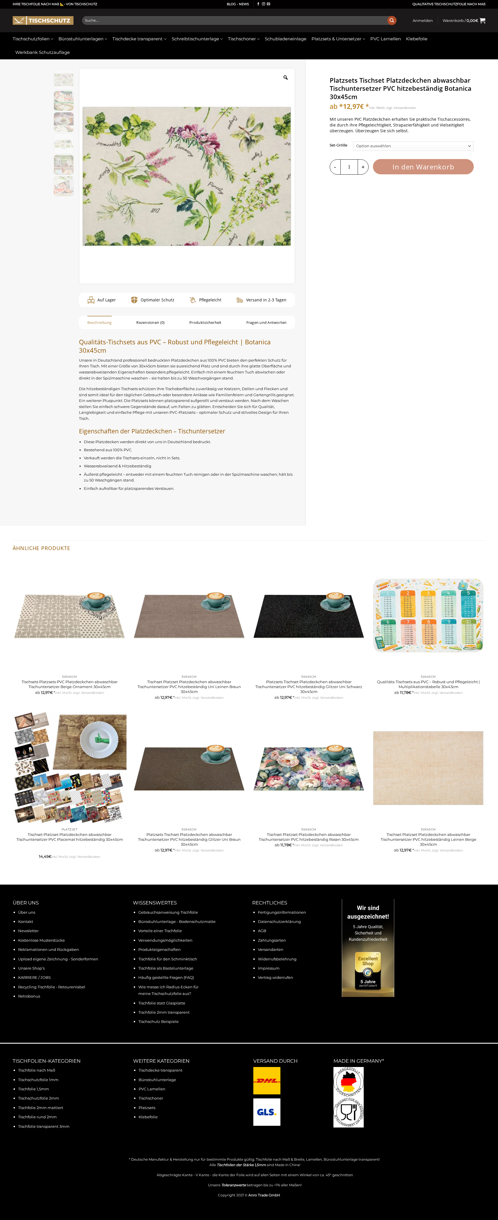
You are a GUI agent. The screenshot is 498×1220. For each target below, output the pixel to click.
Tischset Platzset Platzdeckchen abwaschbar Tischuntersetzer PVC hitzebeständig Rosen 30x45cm (309, 837)
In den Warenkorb (423, 166)
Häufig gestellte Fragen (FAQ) (166, 977)
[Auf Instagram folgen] (263, 4)
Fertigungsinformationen (282, 912)
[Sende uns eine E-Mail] (268, 4)
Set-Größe (338, 146)
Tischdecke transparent (137, 38)
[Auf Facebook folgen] (258, 4)
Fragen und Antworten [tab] (266, 322)
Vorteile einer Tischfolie (160, 931)
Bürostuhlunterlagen (81, 38)
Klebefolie (416, 38)
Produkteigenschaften (159, 949)
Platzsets (147, 1108)
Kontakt (25, 921)
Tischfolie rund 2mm (37, 1117)
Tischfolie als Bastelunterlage (165, 968)
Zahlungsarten (272, 940)
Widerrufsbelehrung (277, 959)
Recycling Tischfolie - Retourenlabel (51, 987)
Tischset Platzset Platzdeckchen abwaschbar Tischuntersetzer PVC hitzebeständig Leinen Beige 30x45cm (428, 839)
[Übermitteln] (392, 20)
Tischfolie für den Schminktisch (167, 959)
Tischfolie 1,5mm (33, 1089)
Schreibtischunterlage (195, 38)
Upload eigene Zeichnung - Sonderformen (58, 959)
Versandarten (270, 949)
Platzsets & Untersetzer (336, 38)
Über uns (26, 912)
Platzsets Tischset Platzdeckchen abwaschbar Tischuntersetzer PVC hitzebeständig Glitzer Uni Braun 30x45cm (189, 839)
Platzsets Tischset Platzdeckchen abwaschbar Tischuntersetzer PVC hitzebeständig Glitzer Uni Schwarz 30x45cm (308, 686)
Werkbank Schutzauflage (42, 52)
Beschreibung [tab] (99, 322)
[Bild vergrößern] (285, 77)
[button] (423, 20)
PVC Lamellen (385, 38)
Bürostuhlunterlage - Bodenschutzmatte (177, 921)
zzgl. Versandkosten (401, 107)
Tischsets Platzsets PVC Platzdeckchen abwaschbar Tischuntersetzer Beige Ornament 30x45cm (70, 684)
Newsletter (28, 931)
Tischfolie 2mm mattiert (40, 1108)
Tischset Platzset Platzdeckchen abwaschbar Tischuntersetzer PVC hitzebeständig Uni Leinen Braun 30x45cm (189, 686)
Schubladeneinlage (285, 38)
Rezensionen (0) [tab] (150, 322)
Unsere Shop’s (31, 968)
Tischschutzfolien (31, 38)
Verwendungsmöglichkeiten (165, 940)
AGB (262, 931)
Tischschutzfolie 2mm (38, 1098)
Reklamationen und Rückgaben (48, 949)
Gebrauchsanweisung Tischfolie (168, 912)
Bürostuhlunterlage (157, 1080)
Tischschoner (242, 38)
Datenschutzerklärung (279, 921)
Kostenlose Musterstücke (41, 940)
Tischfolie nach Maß (36, 1070)
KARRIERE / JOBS (34, 977)
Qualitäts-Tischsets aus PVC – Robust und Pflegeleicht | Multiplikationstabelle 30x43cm (428, 684)
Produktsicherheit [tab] (205, 322)
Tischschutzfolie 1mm (38, 1080)
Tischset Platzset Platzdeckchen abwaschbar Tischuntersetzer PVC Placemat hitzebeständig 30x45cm (69, 837)
